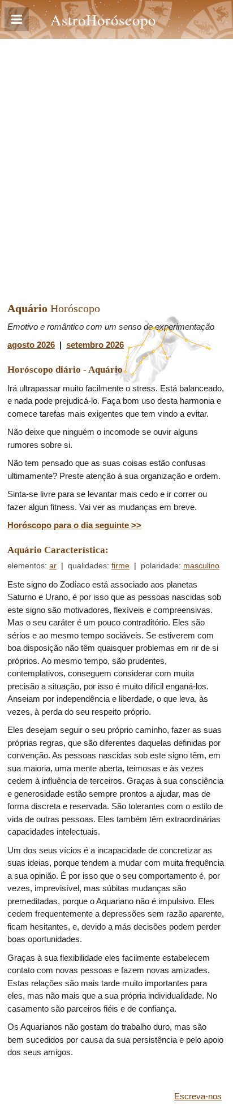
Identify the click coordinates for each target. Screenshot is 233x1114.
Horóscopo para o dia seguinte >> (74, 525)
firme (120, 566)
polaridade (160, 566)
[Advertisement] (116, 161)
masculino (201, 566)
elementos (26, 566)
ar (53, 566)
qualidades (87, 566)
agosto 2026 (31, 344)
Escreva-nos (198, 1096)
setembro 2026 (95, 344)
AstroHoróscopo (103, 19)
